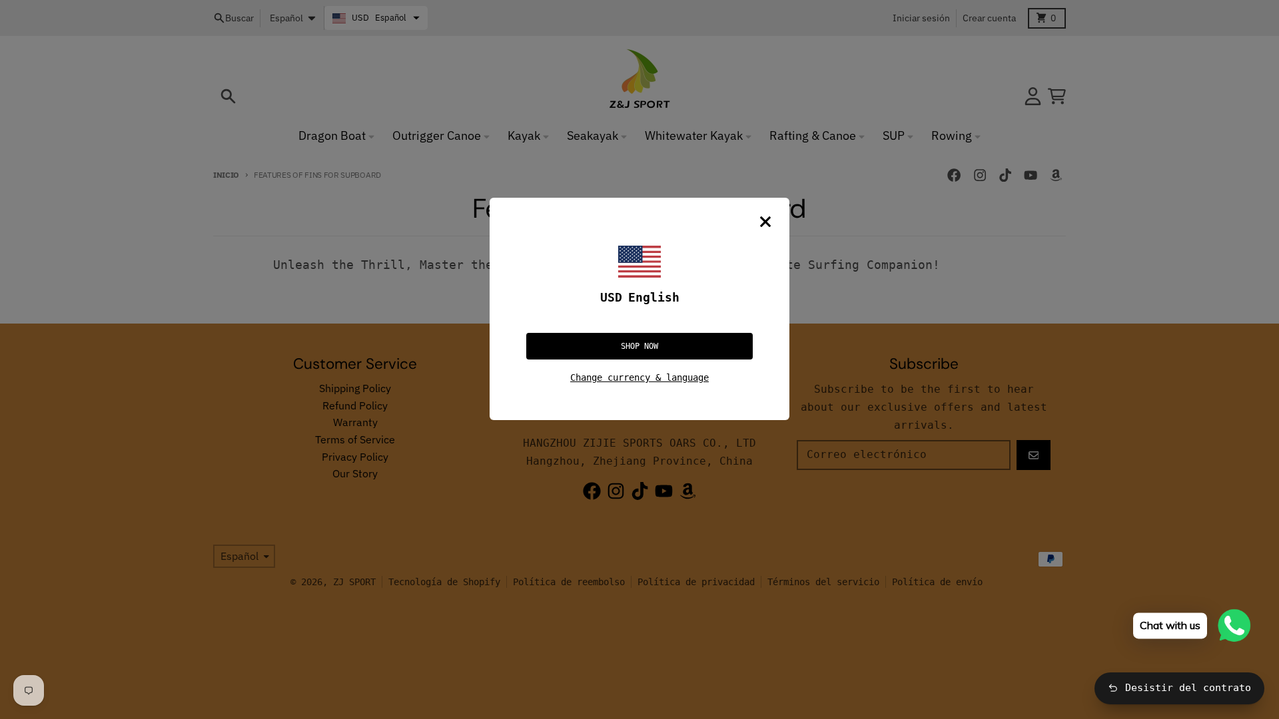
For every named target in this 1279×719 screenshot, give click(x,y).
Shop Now (639, 346)
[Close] (765, 222)
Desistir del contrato (1188, 688)
